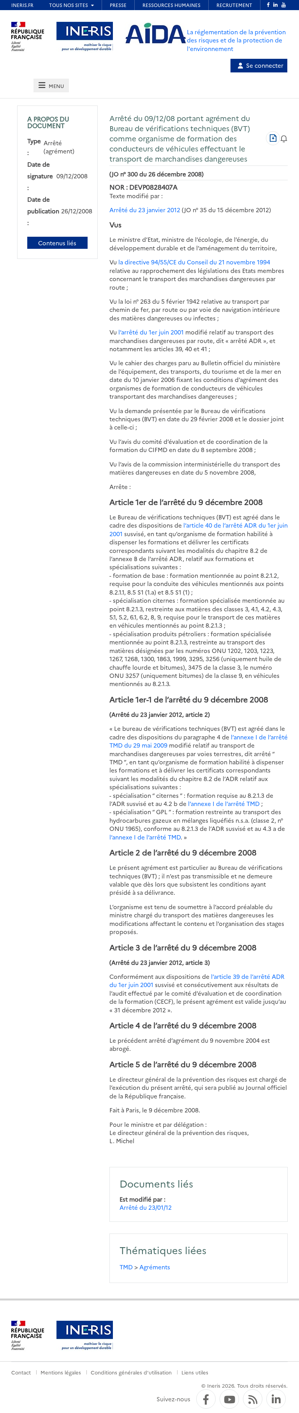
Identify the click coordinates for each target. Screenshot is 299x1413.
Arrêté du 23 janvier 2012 (144, 210)
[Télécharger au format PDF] (273, 138)
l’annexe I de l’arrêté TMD (224, 803)
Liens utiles (194, 1372)
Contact (21, 1372)
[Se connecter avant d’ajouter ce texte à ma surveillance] (284, 138)
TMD (126, 1267)
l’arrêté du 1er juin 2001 (151, 332)
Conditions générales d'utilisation (131, 1372)
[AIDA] (156, 33)
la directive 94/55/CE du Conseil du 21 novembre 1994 (194, 262)
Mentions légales (60, 1372)
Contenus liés (57, 243)
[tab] (51, 85)
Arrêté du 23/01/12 (146, 1207)
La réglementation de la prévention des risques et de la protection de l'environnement (236, 40)
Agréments (154, 1267)
